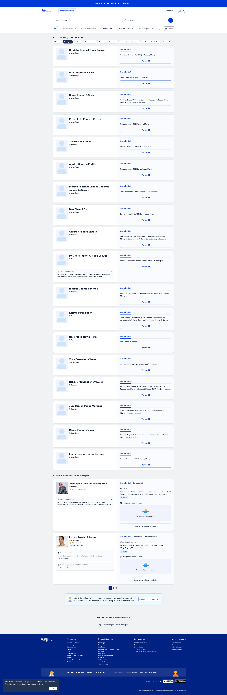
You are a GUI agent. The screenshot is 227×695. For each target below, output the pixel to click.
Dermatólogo (102, 645)
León (68, 651)
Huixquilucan (90, 42)
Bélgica (121, 672)
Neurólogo (101, 658)
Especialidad (138, 647)
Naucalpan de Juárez (108, 42)
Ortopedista (102, 660)
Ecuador (141, 672)
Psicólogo (101, 643)
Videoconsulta (177, 649)
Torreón (69, 658)
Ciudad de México (73, 643)
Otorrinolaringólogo (105, 662)
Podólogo (101, 647)
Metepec (67, 42)
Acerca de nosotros (178, 645)
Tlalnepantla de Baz (151, 42)
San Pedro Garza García (75, 660)
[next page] (120, 588)
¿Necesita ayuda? (178, 647)
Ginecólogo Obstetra (105, 655)
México (57, 42)
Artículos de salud (140, 649)
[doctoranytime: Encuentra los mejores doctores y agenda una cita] (100, 624)
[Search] (170, 20)
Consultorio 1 (125, 49)
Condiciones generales (145, 690)
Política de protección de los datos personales (170, 690)
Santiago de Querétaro (75, 655)
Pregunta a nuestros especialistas (145, 651)
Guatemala (148, 672)
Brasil (155, 672)
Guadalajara (71, 647)
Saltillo (69, 662)
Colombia (133, 672)
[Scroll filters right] (158, 28)
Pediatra (101, 651)
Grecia (115, 672)
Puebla (69, 649)
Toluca (78, 42)
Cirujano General (104, 664)
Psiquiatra (101, 653)
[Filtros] (55, 28)
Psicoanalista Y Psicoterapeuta (109, 649)
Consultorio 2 (138, 483)
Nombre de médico (140, 643)
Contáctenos (176, 643)
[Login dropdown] (181, 10)
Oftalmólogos (108, 625)
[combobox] (87, 20)
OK (53, 688)
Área (135, 645)
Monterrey (70, 645)
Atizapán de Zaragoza (130, 42)
